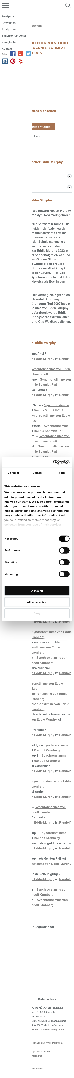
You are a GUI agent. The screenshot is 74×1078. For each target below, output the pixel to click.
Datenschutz (47, 999)
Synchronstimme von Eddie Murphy (45, 863)
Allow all (37, 591)
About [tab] (61, 472)
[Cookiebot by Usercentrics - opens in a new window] (53, 462)
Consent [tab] (13, 472)
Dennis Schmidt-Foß (33, 374)
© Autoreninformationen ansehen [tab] (29, 111)
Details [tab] (37, 472)
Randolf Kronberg (41, 662)
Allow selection (37, 602)
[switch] (64, 550)
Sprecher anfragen (37, 126)
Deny (37, 613)
